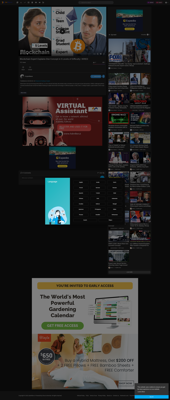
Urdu (98, 198)
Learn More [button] (141, 391)
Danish (85, 220)
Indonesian (114, 198)
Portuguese (98, 209)
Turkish (98, 193)
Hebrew (98, 204)
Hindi (114, 193)
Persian (81, 214)
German (98, 187)
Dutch (114, 182)
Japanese (81, 209)
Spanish (81, 193)
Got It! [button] (152, 397)
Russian (115, 187)
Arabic (98, 182)
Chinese (81, 198)
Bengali (115, 204)
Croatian (81, 204)
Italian (114, 209)
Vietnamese (115, 214)
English (81, 182)
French (81, 187)
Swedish (98, 214)
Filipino (110, 220)
